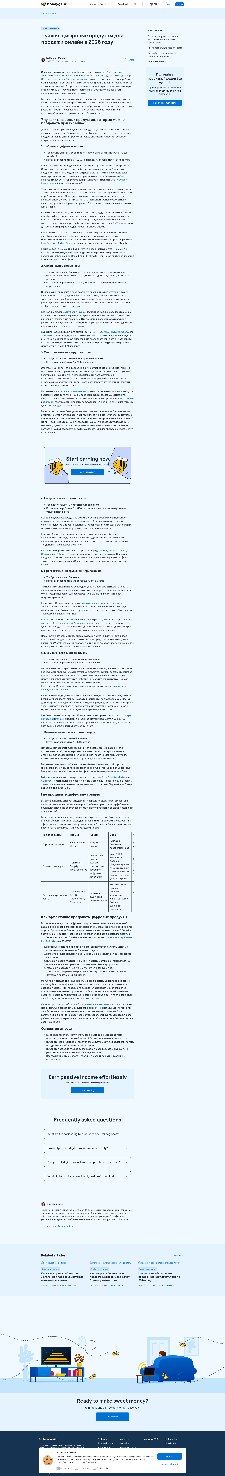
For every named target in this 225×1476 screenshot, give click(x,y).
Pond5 (58, 718)
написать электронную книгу (71, 391)
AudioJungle (124, 715)
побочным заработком (65, 75)
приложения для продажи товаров (100, 603)
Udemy (125, 331)
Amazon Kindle (125, 398)
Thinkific (115, 331)
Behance (61, 554)
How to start (171, 1443)
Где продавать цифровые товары (165, 47)
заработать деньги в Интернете (91, 1004)
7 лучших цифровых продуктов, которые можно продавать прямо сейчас (163, 39)
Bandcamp (47, 718)
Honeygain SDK (150, 1439)
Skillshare (46, 335)
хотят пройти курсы (74, 311)
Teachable (104, 331)
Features (102, 1439)
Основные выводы (157, 61)
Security (124, 1443)
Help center (171, 1439)
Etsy (43, 243)
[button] (87, 1090)
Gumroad (71, 243)
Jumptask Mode (105, 1443)
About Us (124, 1439)
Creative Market (56, 243)
